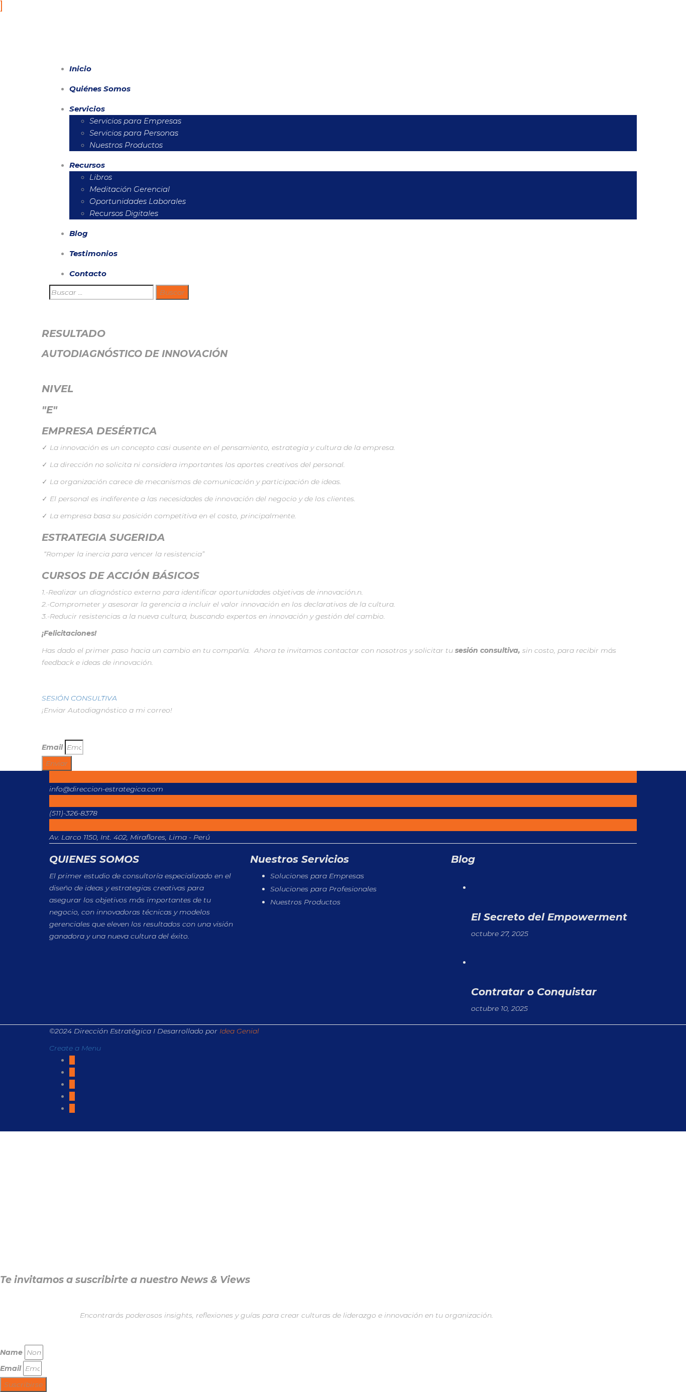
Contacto (87, 273)
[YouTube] (72, 1096)
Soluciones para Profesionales (323, 888)
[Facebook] (72, 1060)
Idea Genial (239, 1030)
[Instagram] (72, 1108)
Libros (100, 177)
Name (11, 1352)
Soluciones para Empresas (317, 875)
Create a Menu (75, 1048)
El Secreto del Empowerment (549, 917)
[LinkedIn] (72, 1084)
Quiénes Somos (100, 88)
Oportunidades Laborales (137, 201)
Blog (78, 233)
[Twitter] (72, 1072)
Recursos (87, 165)
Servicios (87, 108)
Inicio (80, 68)
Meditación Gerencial (129, 189)
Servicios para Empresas (135, 121)
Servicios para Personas (133, 133)
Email (52, 747)
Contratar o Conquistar (534, 992)
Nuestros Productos (126, 145)
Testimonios (93, 253)
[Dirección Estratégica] (87, 39)
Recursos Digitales (123, 213)
